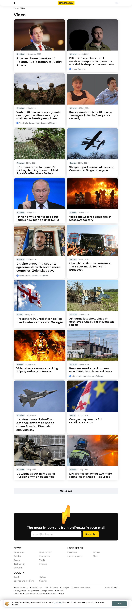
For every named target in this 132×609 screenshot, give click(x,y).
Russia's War (45, 552)
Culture (73, 259)
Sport (16, 577)
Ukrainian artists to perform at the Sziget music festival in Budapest (90, 266)
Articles (96, 552)
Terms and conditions (80, 588)
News (18, 548)
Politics (20, 54)
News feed (19, 552)
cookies (57, 602)
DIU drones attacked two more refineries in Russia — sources (90, 475)
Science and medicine (24, 581)
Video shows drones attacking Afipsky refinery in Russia (37, 370)
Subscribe (90, 534)
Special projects (74, 556)
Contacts (59, 591)
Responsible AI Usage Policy (40, 591)
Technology (19, 564)
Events (73, 163)
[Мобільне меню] (116, 3)
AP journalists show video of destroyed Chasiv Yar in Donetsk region (91, 321)
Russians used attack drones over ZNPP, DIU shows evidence (90, 370)
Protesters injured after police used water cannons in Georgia (39, 320)
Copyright (64, 588)
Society (19, 572)
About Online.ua (21, 588)
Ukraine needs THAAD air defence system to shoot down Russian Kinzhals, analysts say (35, 425)
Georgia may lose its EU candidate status (85, 421)
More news (66, 491)
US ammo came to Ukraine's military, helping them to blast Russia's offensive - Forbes (37, 170)
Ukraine (73, 54)
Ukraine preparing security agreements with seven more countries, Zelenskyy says (38, 267)
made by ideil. (111, 588)
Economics (44, 556)
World (19, 315)
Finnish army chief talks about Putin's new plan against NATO (37, 218)
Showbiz (18, 568)
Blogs (95, 556)
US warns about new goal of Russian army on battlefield (35, 475)
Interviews (72, 552)
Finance (43, 564)
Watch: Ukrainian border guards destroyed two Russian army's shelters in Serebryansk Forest (38, 115)
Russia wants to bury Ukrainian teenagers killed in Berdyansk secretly (90, 115)
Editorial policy (51, 588)
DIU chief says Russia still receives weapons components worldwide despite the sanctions (91, 61)
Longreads (75, 548)
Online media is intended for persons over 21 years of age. (39, 593)
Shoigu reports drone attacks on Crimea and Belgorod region (91, 169)
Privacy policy (20, 591)
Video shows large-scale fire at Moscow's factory (90, 218)
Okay (119, 603)
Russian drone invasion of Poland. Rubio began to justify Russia (39, 62)
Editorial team (36, 588)
